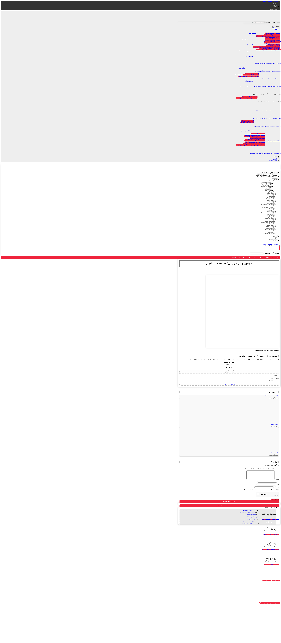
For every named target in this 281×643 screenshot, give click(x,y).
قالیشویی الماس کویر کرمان (249, 519)
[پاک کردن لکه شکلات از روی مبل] (235, 600)
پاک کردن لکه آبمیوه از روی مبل (233, 621)
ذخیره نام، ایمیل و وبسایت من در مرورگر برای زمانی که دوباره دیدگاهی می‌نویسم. (257, 489)
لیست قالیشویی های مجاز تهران (248, 523)
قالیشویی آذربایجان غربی (273, 380)
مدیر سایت (276, 375)
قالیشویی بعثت (255, 621)
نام (278, 481)
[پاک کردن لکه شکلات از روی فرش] (235, 635)
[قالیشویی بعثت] (253, 618)
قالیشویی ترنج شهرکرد (251, 514)
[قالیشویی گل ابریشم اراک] (253, 635)
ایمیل (277, 484)
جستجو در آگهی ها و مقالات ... (273, 22)
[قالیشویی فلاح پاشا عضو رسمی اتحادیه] (253, 600)
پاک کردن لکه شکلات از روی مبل (233, 603)
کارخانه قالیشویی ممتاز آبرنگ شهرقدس (247, 512)
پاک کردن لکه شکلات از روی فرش (233, 639)
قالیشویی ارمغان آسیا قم (252, 517)
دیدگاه (277, 479)
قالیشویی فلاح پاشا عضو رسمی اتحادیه (250, 603)
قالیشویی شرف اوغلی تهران (247, 521)
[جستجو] (252, 22)
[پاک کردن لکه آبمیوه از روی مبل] (235, 618)
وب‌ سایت (276, 487)
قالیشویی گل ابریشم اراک (253, 639)
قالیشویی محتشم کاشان (247, 510)
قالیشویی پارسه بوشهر (251, 515)
